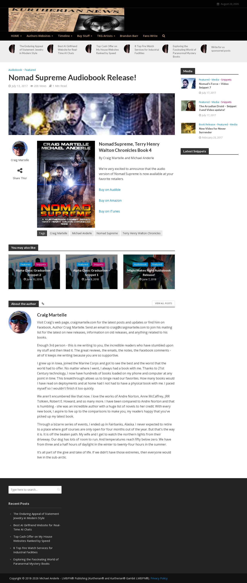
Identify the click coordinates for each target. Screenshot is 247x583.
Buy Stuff (83, 36)
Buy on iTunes (109, 211)
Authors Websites (38, 36)
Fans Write (150, 36)
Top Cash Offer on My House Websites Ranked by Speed (107, 50)
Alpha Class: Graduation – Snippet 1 (91, 272)
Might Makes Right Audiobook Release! (149, 272)
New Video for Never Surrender (212, 130)
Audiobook (15, 70)
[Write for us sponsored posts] (205, 48)
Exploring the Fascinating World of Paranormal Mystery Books (184, 51)
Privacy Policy (159, 578)
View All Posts (163, 303)
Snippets (41, 264)
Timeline (64, 36)
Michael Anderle (82, 233)
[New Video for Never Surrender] (188, 128)
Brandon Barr (129, 36)
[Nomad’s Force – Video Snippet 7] (188, 83)
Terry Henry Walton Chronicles (142, 233)
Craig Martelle (20, 160)
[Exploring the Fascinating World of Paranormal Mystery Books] (167, 48)
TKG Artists (105, 36)
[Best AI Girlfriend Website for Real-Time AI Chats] (51, 48)
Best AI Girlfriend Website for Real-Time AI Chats (68, 50)
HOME (15, 36)
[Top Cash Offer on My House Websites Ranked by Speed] (90, 48)
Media (215, 79)
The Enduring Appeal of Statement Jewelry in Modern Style (31, 50)
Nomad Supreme (107, 233)
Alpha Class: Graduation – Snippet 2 (34, 272)
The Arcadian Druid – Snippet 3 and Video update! (218, 107)
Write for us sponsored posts (220, 49)
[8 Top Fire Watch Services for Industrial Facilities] (128, 48)
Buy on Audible (110, 190)
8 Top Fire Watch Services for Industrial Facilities (147, 50)
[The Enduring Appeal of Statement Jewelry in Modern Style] (13, 48)
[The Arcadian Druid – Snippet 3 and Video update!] (188, 105)
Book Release (207, 124)
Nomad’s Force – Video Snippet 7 (214, 85)
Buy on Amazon (110, 200)
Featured (30, 70)
